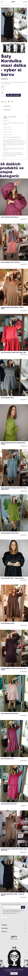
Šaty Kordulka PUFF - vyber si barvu (12, 578)
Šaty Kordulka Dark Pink (9, 803)
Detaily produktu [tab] (12, 116)
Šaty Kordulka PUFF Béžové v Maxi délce (12, 308)
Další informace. (19, 971)
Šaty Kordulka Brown (8, 623)
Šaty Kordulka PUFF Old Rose (10, 262)
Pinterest (12, 101)
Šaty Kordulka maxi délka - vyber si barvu (12, 894)
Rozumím (14, 973)
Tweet (8, 101)
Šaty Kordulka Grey (7, 397)
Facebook (2, 917)
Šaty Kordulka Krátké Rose (9, 713)
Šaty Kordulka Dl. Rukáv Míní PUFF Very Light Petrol (14, 488)
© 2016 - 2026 (14, 939)
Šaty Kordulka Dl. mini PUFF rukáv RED (13, 352)
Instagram (6, 917)
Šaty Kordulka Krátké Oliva (10, 533)
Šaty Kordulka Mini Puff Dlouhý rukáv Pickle (13, 443)
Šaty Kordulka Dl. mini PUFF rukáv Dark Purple (14, 669)
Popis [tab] (5, 116)
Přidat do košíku (13, 95)
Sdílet (5, 101)
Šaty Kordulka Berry (7, 758)
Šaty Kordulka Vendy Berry (9, 217)
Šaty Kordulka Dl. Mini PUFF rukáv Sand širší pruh (14, 849)
